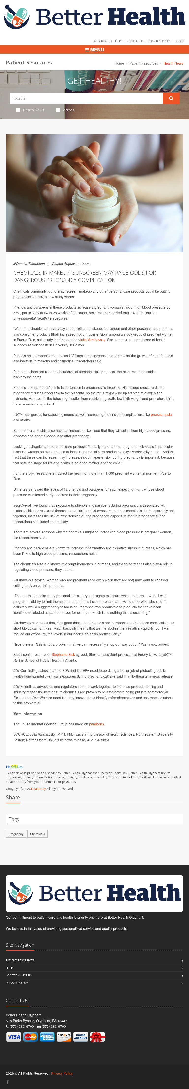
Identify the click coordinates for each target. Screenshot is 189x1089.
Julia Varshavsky (92, 339)
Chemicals (37, 833)
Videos (68, 110)
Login (179, 41)
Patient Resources (143, 63)
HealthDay (38, 789)
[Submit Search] (171, 98)
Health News (33, 110)
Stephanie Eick (63, 654)
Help (117, 41)
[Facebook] (7, 1082)
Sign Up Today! (159, 41)
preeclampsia (161, 414)
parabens (96, 723)
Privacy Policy (17, 983)
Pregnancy (16, 833)
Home (119, 63)
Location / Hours (19, 975)
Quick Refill (135, 41)
